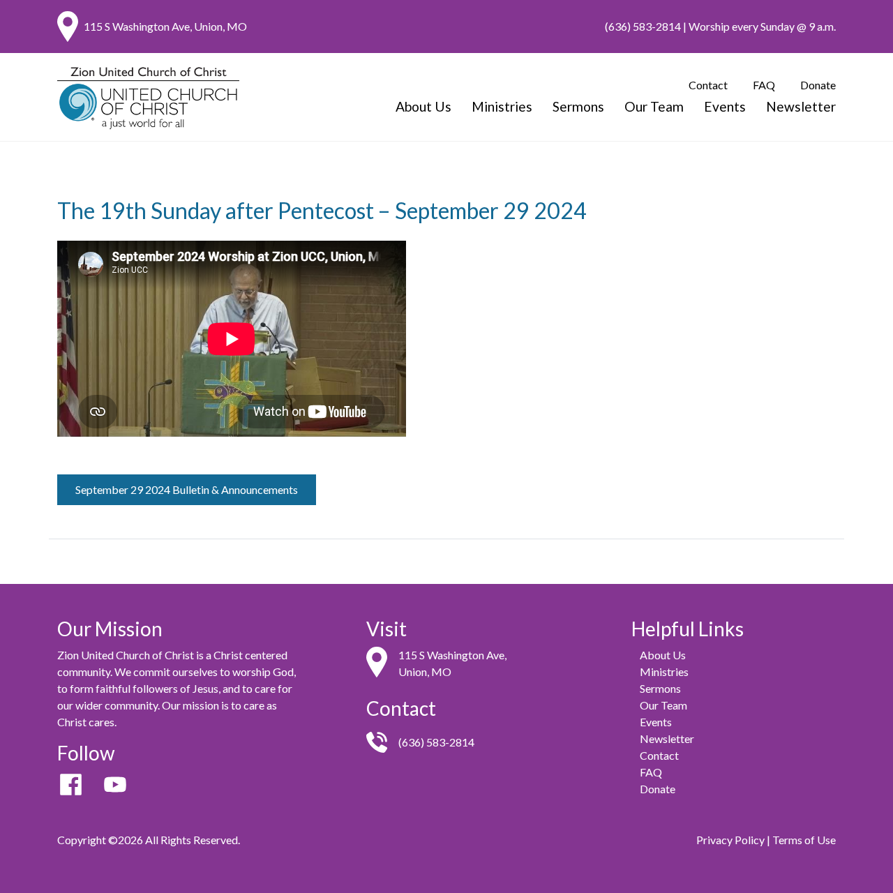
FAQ (764, 84)
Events (725, 106)
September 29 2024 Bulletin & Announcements (186, 489)
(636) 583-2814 (643, 26)
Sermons (578, 106)
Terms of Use (804, 839)
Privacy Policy (730, 839)
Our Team (654, 106)
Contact (708, 84)
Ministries (502, 106)
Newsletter (801, 106)
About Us (423, 106)
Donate (818, 84)
